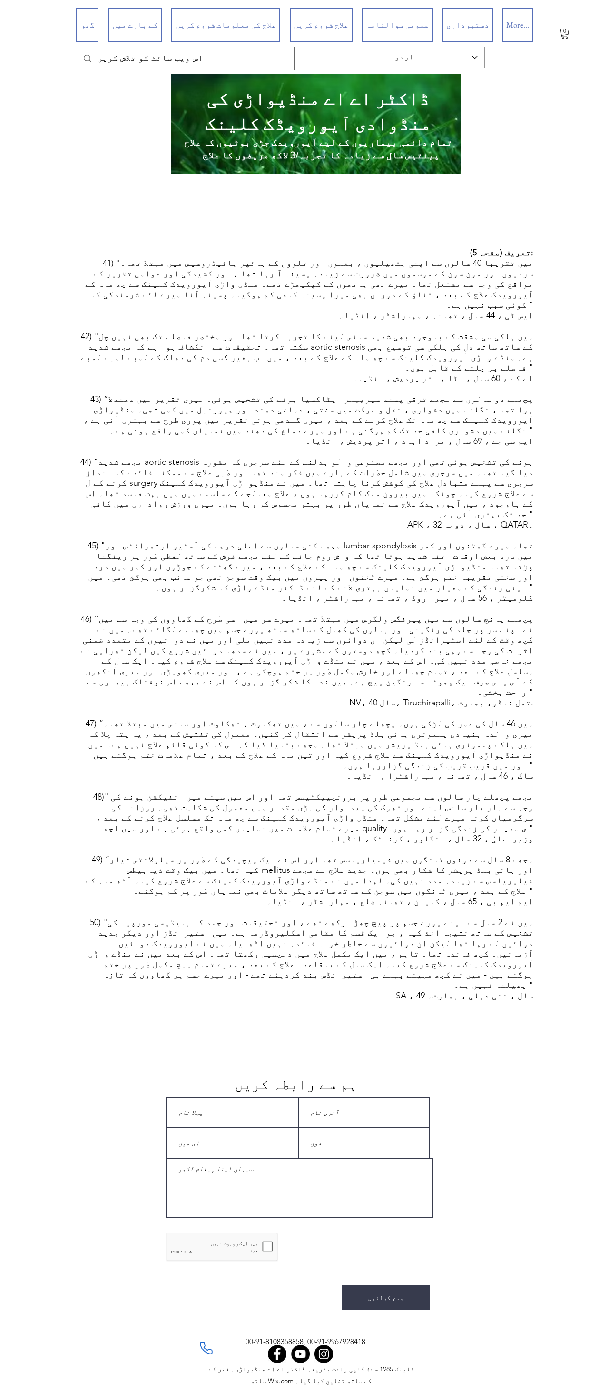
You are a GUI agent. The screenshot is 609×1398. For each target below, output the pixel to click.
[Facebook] (277, 1354)
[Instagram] (323, 1354)
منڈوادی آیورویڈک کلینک (318, 123)
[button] (564, 34)
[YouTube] (300, 1354)
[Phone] (206, 1348)
